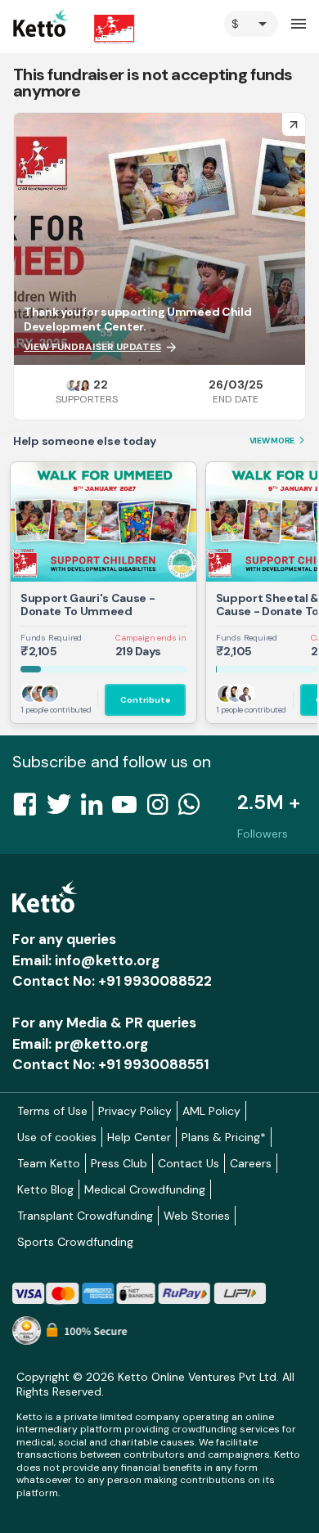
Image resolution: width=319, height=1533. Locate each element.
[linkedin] (96, 809)
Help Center (139, 1137)
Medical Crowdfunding (144, 1189)
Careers (251, 1163)
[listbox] (251, 23)
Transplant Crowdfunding (85, 1215)
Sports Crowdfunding (75, 1241)
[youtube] (129, 809)
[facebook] (29, 809)
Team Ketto (48, 1163)
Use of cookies (57, 1137)
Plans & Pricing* (224, 1137)
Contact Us (188, 1163)
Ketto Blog (45, 1189)
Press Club (119, 1163)
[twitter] (64, 809)
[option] (251, 24)
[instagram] (162, 809)
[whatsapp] (193, 809)
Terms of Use (52, 1111)
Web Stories (197, 1215)
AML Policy (211, 1111)
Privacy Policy (135, 1111)
